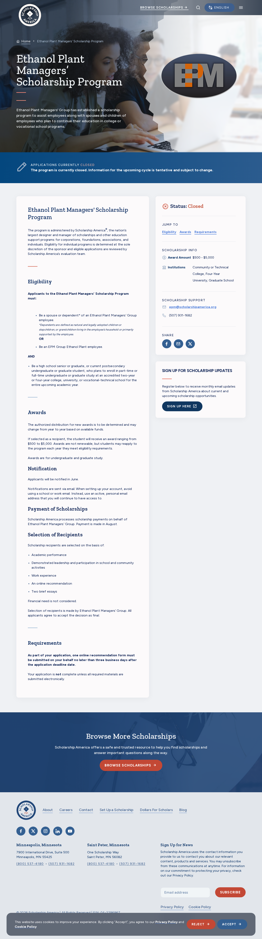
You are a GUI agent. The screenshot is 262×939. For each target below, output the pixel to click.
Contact (86, 810)
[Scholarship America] (26, 813)
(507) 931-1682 (180, 315)
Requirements (205, 232)
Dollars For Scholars (156, 810)
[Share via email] (178, 343)
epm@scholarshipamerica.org (192, 307)
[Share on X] (190, 343)
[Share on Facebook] (166, 343)
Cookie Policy (200, 907)
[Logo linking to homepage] (29, 7)
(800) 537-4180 (30, 864)
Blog (183, 810)
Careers (65, 810)
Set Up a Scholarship (116, 810)
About (48, 810)
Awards (185, 232)
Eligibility (169, 232)
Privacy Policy (172, 907)
